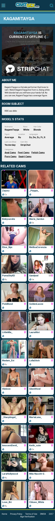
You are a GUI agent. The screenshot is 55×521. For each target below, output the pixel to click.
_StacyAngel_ (9, 417)
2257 (51, 514)
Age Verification (27, 516)
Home (4, 514)
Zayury (5, 190)
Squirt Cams (24, 156)
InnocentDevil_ (10, 445)
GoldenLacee (36, 304)
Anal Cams (10, 152)
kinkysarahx (8, 219)
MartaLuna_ (35, 417)
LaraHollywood (10, 473)
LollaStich (34, 360)
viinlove (6, 389)
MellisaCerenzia (38, 247)
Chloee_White (36, 502)
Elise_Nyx (7, 247)
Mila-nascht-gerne (39, 473)
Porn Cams (10, 156)
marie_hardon (36, 219)
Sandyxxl (33, 275)
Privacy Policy (16, 514)
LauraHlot (34, 332)
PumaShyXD (8, 275)
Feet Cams (23, 152)
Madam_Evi (8, 360)
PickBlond (7, 304)
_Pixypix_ (34, 190)
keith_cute (35, 445)
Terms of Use (31, 514)
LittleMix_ (7, 332)
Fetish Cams (38, 152)
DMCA (43, 514)
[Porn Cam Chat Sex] (27, 5)
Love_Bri (7, 502)
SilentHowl (34, 389)
